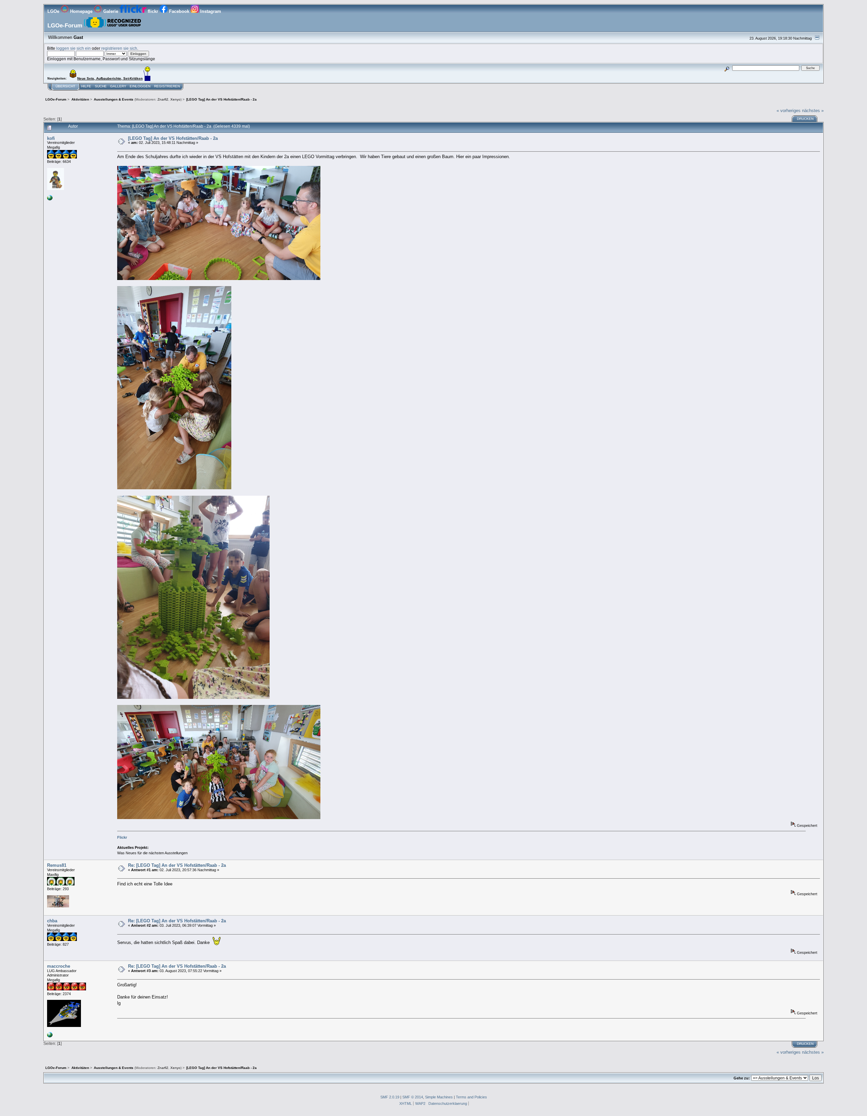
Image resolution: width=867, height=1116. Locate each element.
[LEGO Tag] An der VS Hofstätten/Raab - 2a (173, 138)
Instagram (210, 11)
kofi (51, 138)
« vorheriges (789, 110)
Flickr (122, 837)
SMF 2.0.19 (389, 1097)
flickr (153, 11)
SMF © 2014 (412, 1097)
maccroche (58, 966)
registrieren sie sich (119, 48)
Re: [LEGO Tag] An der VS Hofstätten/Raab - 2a (177, 865)
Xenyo (175, 99)
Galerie (111, 11)
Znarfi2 (162, 99)
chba (52, 920)
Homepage (81, 11)
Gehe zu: (742, 1078)
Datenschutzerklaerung (447, 1103)
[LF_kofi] (49, 199)
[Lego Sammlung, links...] (49, 1036)
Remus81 (56, 865)
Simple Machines (439, 1097)
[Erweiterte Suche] (727, 68)
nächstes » (813, 110)
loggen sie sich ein (73, 48)
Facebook (179, 11)
